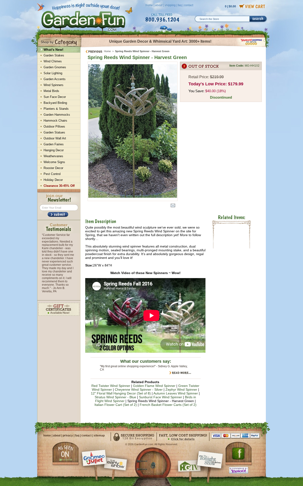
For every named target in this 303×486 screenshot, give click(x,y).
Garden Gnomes (55, 67)
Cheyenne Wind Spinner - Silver (139, 389)
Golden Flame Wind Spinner (154, 386)
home (149, 5)
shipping (170, 5)
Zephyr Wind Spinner (181, 389)
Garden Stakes (54, 55)
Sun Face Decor (55, 97)
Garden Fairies (54, 144)
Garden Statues (54, 132)
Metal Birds (51, 91)
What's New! (53, 49)
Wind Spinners (53, 85)
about (158, 5)
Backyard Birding (55, 103)
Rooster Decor (53, 168)
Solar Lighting (53, 73)
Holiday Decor (53, 180)
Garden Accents (55, 79)
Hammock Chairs (55, 120)
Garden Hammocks (57, 114)
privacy (68, 435)
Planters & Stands (56, 108)
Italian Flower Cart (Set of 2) (115, 405)
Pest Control (52, 174)
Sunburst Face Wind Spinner (160, 397)
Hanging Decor (54, 150)
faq (180, 5)
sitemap (99, 435)
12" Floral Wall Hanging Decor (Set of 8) (121, 393)
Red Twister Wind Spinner (110, 386)
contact (188, 5)
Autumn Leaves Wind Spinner (175, 393)
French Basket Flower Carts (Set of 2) (168, 405)
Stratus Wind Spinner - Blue (115, 397)
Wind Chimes (53, 61)
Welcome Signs (54, 162)
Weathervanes (53, 156)
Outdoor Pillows (54, 126)
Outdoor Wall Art (55, 138)
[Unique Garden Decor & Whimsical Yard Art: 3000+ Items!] (173, 47)
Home (107, 51)
